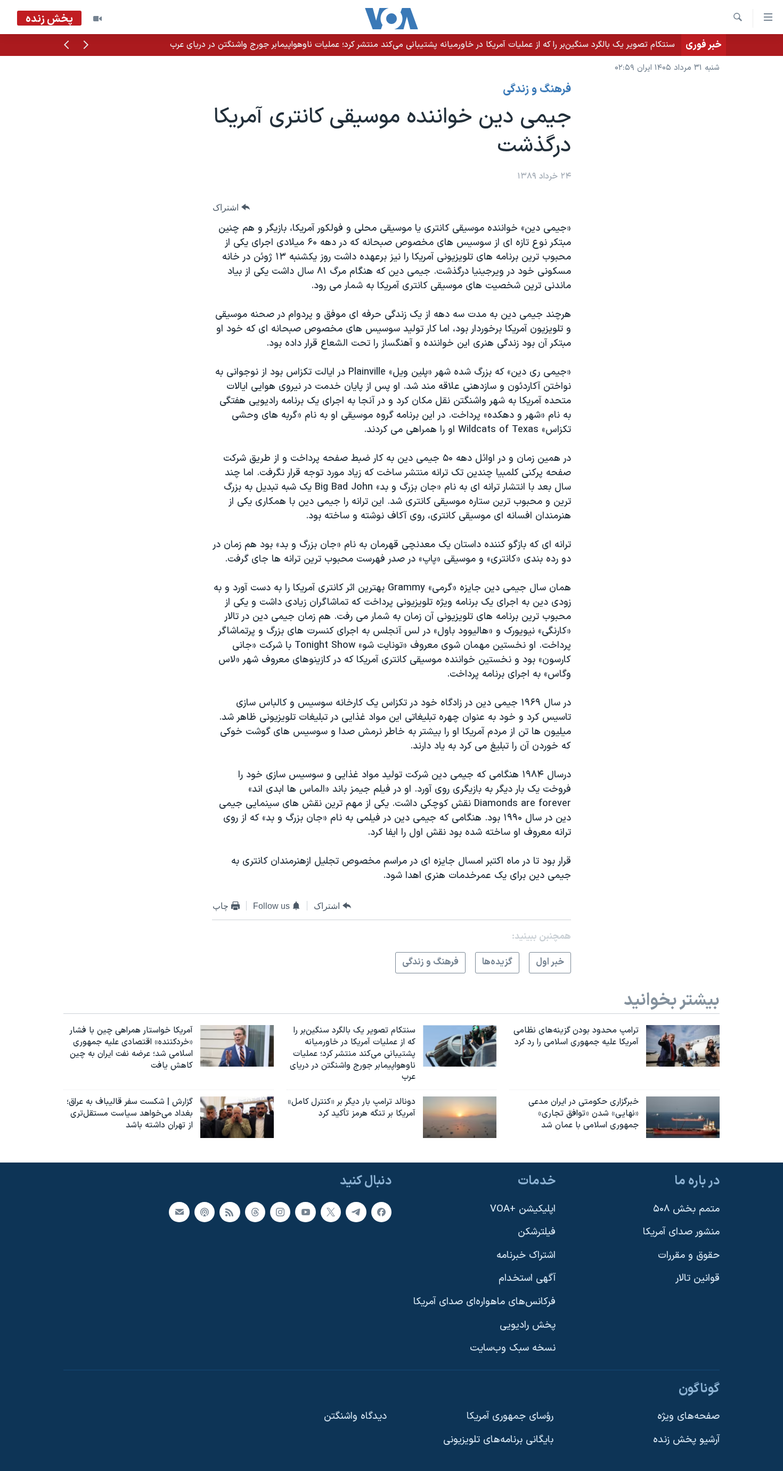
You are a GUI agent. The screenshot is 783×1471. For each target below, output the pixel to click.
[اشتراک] (179, 1211)
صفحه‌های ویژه (688, 1416)
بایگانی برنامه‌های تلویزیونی (498, 1440)
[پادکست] (204, 1211)
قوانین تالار (697, 1278)
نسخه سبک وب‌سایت (513, 1348)
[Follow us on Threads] (255, 1211)
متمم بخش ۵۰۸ (686, 1208)
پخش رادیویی (528, 1325)
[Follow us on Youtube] (305, 1211)
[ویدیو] (97, 19)
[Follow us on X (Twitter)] (331, 1211)
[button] (85, 46)
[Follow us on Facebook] (381, 1211)
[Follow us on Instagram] (280, 1211)
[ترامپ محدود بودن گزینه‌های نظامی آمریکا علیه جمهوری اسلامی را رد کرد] (683, 1046)
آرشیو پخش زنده (686, 1440)
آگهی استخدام (527, 1278)
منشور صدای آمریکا (681, 1232)
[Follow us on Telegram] (356, 1211)
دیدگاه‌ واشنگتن (355, 1416)
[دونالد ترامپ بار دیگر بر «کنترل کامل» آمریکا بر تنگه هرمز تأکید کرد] (459, 1117)
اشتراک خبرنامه (526, 1255)
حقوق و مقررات (689, 1255)
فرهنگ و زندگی (537, 89)
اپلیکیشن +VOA (523, 1208)
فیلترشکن (537, 1232)
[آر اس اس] (229, 1211)
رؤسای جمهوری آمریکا (510, 1416)
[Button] (231, 207)
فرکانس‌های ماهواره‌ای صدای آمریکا (484, 1302)
